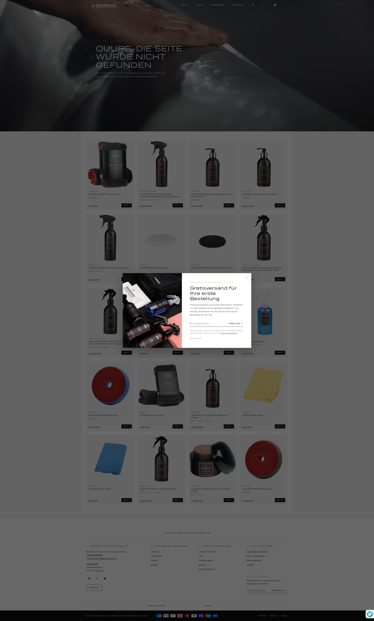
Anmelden (234, 323)
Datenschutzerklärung (228, 333)
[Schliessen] (246, 278)
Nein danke (196, 339)
